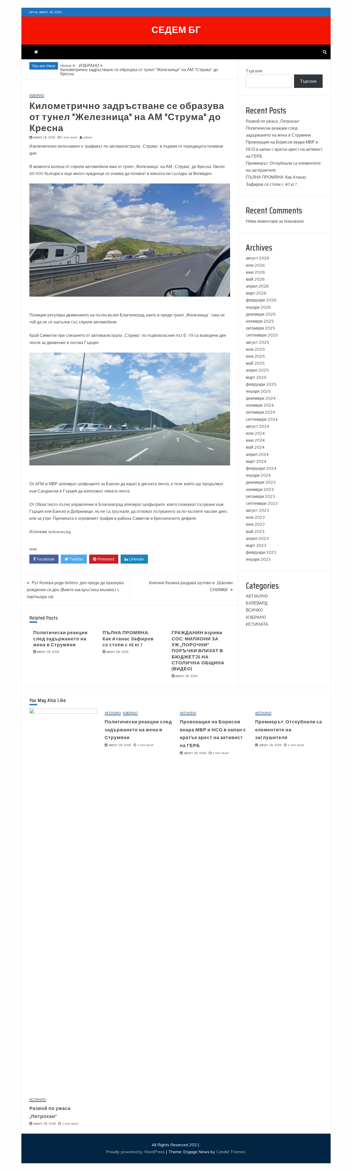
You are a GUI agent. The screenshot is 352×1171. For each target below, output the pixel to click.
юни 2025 (255, 356)
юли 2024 (255, 433)
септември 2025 (262, 335)
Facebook (45, 559)
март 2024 (256, 461)
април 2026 (257, 286)
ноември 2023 (260, 489)
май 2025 (255, 363)
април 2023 (257, 538)
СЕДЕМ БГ (176, 29)
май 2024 (255, 447)
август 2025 (257, 342)
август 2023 (257, 510)
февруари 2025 (261, 384)
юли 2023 (255, 517)
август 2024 (257, 426)
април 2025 (257, 370)
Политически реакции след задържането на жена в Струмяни (60, 638)
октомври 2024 (260, 412)
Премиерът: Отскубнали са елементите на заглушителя (288, 729)
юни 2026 (255, 272)
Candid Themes (230, 1151)
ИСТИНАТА (257, 624)
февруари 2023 (261, 552)
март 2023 (256, 545)
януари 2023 (258, 559)
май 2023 (255, 531)
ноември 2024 (260, 405)
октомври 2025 (260, 328)
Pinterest (105, 559)
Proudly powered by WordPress (136, 1151)
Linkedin (136, 559)
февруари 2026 (261, 300)
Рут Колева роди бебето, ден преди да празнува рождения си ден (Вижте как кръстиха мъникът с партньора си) (75, 589)
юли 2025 (255, 349)
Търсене (254, 70)
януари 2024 (258, 475)
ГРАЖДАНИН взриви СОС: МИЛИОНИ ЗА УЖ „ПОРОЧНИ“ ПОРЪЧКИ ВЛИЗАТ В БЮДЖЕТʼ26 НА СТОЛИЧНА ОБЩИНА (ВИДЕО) (198, 650)
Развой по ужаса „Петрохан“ (273, 121)
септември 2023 (262, 503)
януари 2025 (258, 391)
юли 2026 (255, 265)
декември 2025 (261, 314)
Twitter (75, 559)
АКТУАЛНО (257, 596)
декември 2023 (261, 482)
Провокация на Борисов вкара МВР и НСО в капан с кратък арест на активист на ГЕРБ (284, 148)
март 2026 (256, 293)
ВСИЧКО (254, 610)
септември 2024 (262, 419)
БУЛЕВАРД (256, 603)
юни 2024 (255, 440)
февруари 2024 (261, 468)
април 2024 (257, 454)
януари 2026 (258, 307)
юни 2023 (255, 524)
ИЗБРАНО (36, 95)
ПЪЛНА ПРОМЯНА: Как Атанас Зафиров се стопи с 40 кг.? (128, 638)
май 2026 (255, 279)
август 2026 (257, 258)
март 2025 (256, 377)
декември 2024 (261, 398)
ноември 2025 (260, 321)
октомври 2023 (260, 496)
